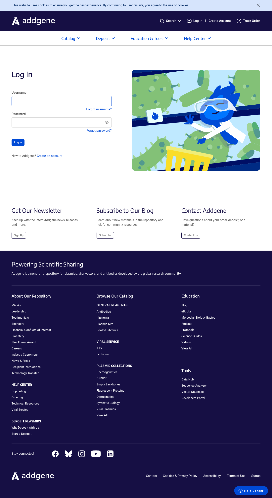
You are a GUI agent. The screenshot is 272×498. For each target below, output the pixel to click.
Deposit (103, 38)
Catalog (68, 38)
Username (19, 92)
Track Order (251, 21)
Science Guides (191, 336)
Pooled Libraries (107, 330)
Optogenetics (105, 397)
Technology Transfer (25, 373)
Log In (197, 21)
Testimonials (20, 317)
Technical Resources (25, 403)
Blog (184, 305)
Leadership (19, 311)
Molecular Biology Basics (198, 317)
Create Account (220, 21)
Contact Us (191, 235)
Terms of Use (236, 476)
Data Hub (187, 379)
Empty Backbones (108, 384)
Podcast (186, 324)
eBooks (186, 311)
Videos (186, 342)
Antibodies (104, 311)
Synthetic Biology (108, 403)
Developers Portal (193, 398)
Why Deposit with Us (25, 427)
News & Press (21, 361)
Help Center (195, 38)
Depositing (19, 391)
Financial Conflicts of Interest (31, 330)
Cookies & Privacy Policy (180, 476)
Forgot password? (99, 130)
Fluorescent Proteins (110, 390)
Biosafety (18, 336)
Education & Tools (147, 38)
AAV (99, 348)
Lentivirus (103, 354)
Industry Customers (25, 354)
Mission (17, 305)
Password (19, 114)
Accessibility (212, 476)
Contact (151, 476)
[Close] (257, 5)
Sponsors (18, 324)
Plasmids (103, 318)
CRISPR (102, 378)
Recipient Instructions (26, 367)
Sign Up (18, 235)
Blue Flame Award (23, 342)
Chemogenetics (107, 372)
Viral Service (20, 409)
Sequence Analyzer (194, 385)
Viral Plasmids (106, 409)
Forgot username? (99, 109)
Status (255, 476)
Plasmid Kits (105, 324)
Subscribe (105, 235)
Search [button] (171, 21)
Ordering (17, 397)
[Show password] (107, 122)
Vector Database (192, 392)
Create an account (49, 156)
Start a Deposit (21, 434)
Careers (17, 348)
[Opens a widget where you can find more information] (251, 491)
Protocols (188, 330)
